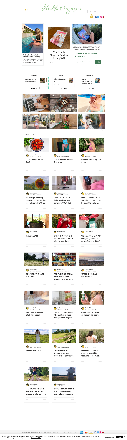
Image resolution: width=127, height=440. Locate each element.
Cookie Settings (109, 437)
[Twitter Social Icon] (98, 17)
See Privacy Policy (36, 438)
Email (76, 58)
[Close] (125, 437)
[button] (91, 16)
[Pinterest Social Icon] (103, 17)
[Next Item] (40, 38)
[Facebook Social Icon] (96, 17)
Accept (119, 437)
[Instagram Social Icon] (101, 17)
